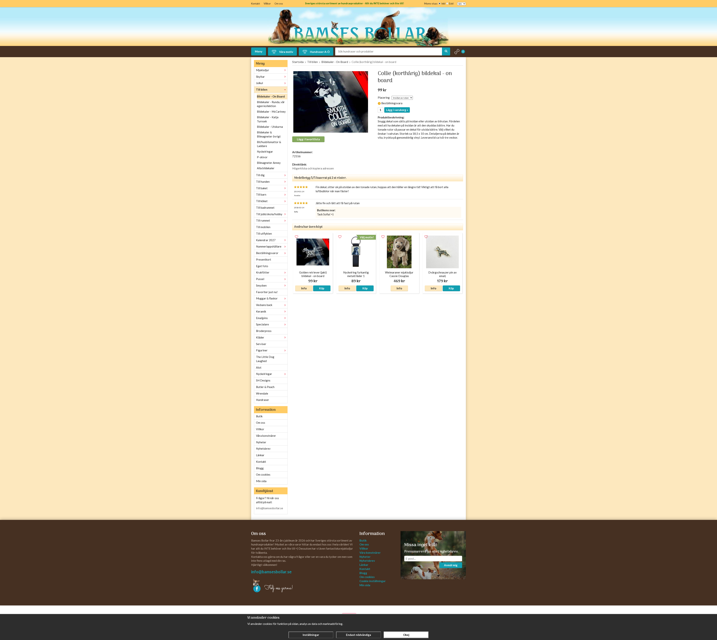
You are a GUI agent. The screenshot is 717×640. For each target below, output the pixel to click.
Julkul (259, 83)
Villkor (267, 3)
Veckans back (264, 305)
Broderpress (263, 331)
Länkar (260, 455)
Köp (321, 288)
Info (304, 288)
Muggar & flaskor (267, 298)
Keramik (261, 311)
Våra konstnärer (266, 435)
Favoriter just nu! (267, 292)
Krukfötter (262, 272)
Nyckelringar (265, 151)
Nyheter (261, 442)
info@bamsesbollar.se (269, 508)
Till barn (261, 194)
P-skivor (262, 157)
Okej (406, 634)
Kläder (260, 337)
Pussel (260, 279)
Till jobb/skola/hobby (269, 214)
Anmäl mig (450, 565)
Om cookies (263, 474)
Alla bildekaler (265, 168)
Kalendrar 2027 (266, 240)
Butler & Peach (265, 387)
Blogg (260, 468)
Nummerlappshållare (268, 246)
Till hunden (263, 181)
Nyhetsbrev (263, 448)
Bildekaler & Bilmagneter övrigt (269, 134)
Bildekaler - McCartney (271, 111)
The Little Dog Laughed (265, 359)
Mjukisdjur (262, 70)
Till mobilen (263, 227)
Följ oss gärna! (278, 588)
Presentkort (263, 259)
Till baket (262, 188)
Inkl (443, 3)
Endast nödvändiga (358, 634)
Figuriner (262, 350)
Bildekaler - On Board (271, 96)
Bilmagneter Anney (269, 162)
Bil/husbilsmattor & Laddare (269, 144)
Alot (258, 367)
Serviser (261, 344)
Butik (259, 416)
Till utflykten (264, 233)
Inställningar (311, 634)
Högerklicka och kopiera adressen (313, 168)
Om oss (278, 3)
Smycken (261, 285)
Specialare (262, 324)
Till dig (260, 175)
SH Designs (263, 380)
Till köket (262, 201)
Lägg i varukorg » (397, 110)
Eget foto (262, 266)
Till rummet (263, 220)
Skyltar (260, 76)
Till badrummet (265, 207)
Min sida (261, 481)
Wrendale (262, 393)
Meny (258, 51)
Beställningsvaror (267, 253)
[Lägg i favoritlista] (296, 236)
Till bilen (261, 89)
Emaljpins (262, 318)
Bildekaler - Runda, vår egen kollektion (271, 104)
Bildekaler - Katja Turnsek (267, 119)
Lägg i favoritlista (308, 139)
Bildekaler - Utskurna (270, 126)
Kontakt (255, 3)
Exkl (451, 3)
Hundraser (262, 399)
